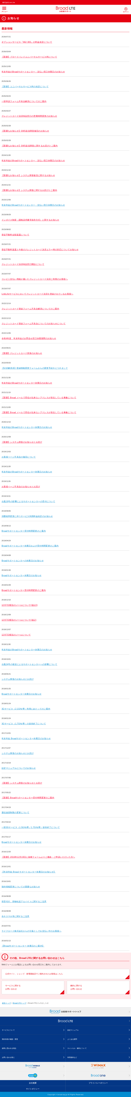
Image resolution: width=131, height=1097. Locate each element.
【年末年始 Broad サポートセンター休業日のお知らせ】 (29, 872)
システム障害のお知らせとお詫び (18, 679)
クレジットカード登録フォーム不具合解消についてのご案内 (30, 309)
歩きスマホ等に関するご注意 (15, 916)
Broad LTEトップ (19, 1003)
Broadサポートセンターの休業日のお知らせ (23, 560)
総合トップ (6, 1003)
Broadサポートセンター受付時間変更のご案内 (24, 531)
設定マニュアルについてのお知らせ (19, 768)
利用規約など (72, 1057)
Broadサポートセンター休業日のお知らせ (22, 575)
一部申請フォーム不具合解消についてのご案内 (24, 101)
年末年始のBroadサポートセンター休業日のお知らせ (27, 383)
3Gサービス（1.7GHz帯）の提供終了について (24, 723)
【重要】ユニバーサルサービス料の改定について (25, 86)
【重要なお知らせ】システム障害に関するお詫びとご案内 (29, 190)
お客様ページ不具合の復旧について (19, 457)
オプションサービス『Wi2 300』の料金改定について (27, 42)
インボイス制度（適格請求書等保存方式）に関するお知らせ (30, 220)
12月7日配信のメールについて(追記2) (20, 605)
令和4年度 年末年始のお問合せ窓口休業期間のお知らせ (29, 338)
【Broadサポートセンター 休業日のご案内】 (23, 946)
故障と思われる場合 (9, 1048)
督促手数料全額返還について (15, 235)
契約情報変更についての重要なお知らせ (21, 886)
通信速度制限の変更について (15, 812)
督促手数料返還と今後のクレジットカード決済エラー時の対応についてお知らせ (40, 249)
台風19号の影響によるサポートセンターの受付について (28, 501)
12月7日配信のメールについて (16, 635)
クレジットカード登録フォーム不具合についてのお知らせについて (34, 323)
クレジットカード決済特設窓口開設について (23, 264)
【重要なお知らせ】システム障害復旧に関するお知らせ (28, 175)
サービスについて (8, 1030)
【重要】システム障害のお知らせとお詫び (22, 442)
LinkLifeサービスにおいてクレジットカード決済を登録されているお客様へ (37, 294)
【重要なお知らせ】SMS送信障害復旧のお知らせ (25, 131)
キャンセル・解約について (77, 1048)
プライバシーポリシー (98, 1083)
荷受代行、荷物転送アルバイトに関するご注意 (24, 901)
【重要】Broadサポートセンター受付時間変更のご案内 (28, 797)
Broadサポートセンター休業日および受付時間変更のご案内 (30, 546)
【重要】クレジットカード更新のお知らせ (22, 353)
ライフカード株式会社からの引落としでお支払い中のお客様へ (31, 931)
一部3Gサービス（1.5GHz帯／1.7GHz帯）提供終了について (31, 827)
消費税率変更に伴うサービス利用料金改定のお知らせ (27, 516)
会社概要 (33, 1083)
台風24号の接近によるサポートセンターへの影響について (29, 664)
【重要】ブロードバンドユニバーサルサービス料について (29, 57)
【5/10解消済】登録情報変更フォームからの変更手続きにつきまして (35, 368)
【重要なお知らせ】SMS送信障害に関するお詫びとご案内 (30, 146)
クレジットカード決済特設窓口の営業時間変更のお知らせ (29, 116)
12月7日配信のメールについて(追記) (19, 620)
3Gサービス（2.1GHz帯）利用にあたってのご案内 (26, 709)
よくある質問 (72, 1039)
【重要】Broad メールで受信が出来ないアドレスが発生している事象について (39, 397)
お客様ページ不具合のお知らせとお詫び (21, 486)
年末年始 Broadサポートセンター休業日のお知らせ (26, 738)
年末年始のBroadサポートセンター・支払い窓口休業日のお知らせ (33, 72)
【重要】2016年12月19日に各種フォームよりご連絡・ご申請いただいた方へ (38, 857)
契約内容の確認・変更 (10, 1039)
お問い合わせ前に (8, 1057)
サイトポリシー (32, 1089)
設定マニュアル (73, 1030)
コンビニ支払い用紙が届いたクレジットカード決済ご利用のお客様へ (35, 279)
